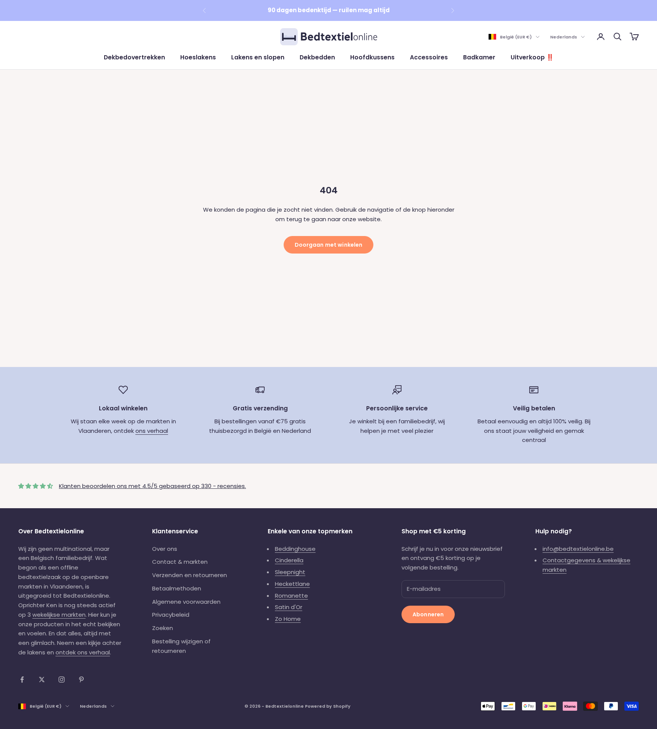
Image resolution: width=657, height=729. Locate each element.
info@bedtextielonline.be (578, 549)
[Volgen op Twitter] (42, 679)
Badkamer (479, 57)
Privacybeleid (170, 615)
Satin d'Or (288, 607)
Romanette (291, 596)
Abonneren (428, 614)
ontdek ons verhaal (83, 652)
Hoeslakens (198, 57)
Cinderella (289, 560)
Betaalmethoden (176, 588)
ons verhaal (151, 431)
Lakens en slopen (257, 57)
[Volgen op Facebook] (22, 679)
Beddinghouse (295, 549)
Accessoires (429, 57)
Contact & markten (180, 562)
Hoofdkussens (372, 57)
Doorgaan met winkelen (329, 245)
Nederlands (563, 37)
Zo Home (288, 619)
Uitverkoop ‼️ (532, 57)
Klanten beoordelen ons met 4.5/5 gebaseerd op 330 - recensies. (152, 486)
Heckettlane (292, 584)
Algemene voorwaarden (186, 602)
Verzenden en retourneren (189, 575)
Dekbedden (317, 57)
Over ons (164, 549)
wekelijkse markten (59, 615)
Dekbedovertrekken (134, 57)
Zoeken (162, 628)
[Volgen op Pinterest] (81, 679)
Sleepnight (290, 572)
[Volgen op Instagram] (61, 679)
